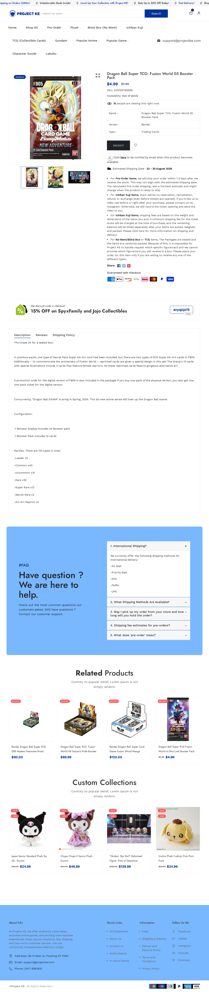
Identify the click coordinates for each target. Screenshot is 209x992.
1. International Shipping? (128, 546)
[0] (191, 13)
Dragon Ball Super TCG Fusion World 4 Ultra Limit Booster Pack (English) (176, 751)
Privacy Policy (150, 968)
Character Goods (24, 53)
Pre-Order (54, 27)
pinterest (184, 960)
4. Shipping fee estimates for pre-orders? (140, 625)
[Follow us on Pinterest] (129, 266)
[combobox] (104, 13)
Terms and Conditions (149, 959)
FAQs (145, 931)
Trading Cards (150, 131)
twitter (182, 938)
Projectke (59, 986)
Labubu (51, 53)
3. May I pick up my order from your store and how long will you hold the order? (147, 613)
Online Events (118, 953)
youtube (183, 953)
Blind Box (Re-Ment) (102, 27)
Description (22, 335)
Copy (188, 314)
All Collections (118, 931)
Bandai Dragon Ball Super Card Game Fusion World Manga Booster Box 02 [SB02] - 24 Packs (128, 751)
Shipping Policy (64, 335)
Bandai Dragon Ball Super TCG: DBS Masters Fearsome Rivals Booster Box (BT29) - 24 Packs (29, 751)
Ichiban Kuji (134, 27)
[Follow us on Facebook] (119, 266)
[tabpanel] (32, 177)
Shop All (32, 27)
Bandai (145, 124)
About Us (115, 938)
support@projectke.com (182, 41)
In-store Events (119, 960)
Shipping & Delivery (154, 938)
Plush (74, 27)
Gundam (61, 40)
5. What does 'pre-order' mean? (133, 635)
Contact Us (116, 946)
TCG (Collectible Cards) (29, 40)
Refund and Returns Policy (151, 948)
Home (12, 27)
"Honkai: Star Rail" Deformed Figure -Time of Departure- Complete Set (126, 860)
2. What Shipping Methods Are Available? (139, 602)
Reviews (42, 335)
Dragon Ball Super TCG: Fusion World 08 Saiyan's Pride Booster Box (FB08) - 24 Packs (78, 751)
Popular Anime (86, 40)
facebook (184, 931)
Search (156, 13)
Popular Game (116, 40)
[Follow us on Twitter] (124, 266)
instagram (184, 945)
